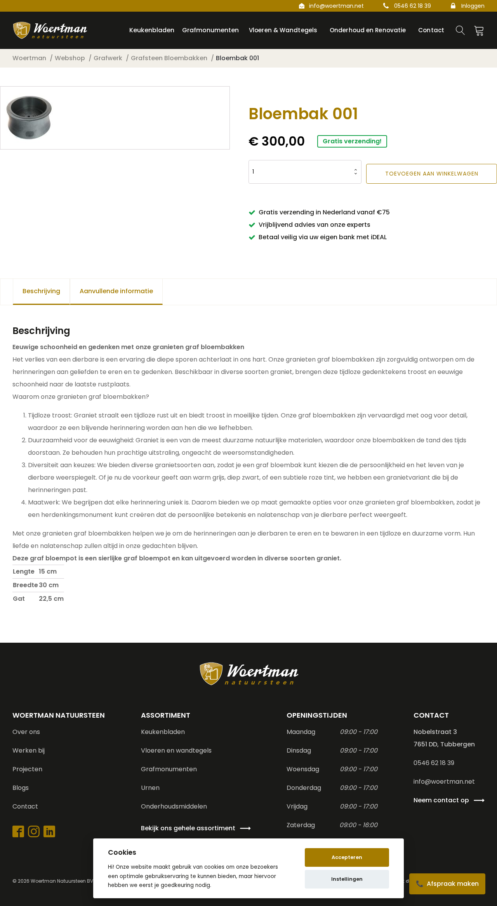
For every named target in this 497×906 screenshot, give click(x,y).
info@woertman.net (336, 6)
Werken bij (28, 750)
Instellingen (347, 879)
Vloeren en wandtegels (176, 750)
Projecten (27, 769)
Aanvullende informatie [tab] (116, 291)
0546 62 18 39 (412, 6)
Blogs (20, 787)
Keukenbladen (163, 731)
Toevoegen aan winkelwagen (431, 173)
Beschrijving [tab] (41, 291)
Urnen (150, 787)
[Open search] (460, 30)
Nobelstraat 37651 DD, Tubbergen (444, 738)
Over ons (26, 731)
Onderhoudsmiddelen (174, 806)
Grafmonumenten (169, 769)
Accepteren (347, 857)
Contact (25, 806)
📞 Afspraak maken (447, 883)
